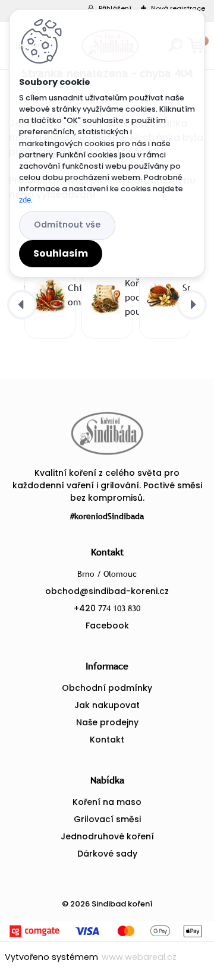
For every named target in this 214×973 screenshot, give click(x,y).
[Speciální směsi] (162, 295)
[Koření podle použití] (105, 297)
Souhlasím (60, 253)
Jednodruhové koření (107, 836)
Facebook (107, 625)
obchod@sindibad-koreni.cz (107, 591)
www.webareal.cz (139, 957)
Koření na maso (107, 802)
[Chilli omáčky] (48, 295)
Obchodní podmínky (107, 688)
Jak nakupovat (107, 705)
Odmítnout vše (67, 224)
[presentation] (22, 305)
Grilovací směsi (107, 819)
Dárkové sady (107, 854)
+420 (107, 608)
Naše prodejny (107, 722)
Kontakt (107, 739)
